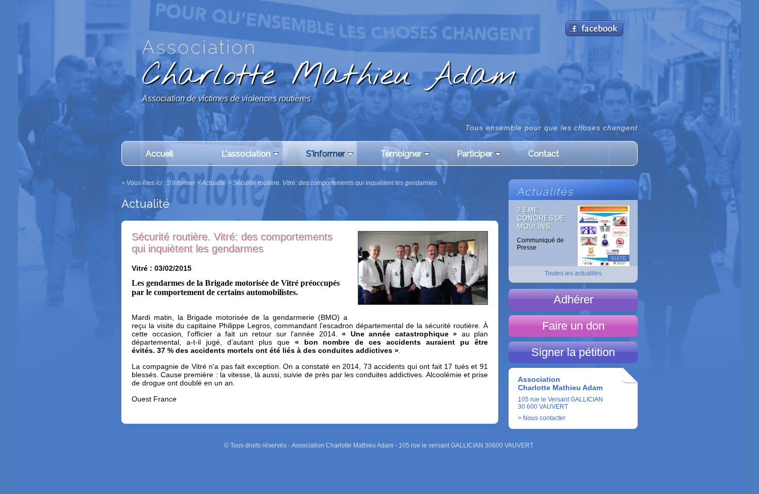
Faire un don (573, 325)
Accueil (159, 154)
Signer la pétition (573, 352)
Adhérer (573, 299)
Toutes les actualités (573, 273)
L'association (246, 154)
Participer (475, 154)
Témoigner (401, 154)
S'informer (325, 154)
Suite (618, 258)
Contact (543, 154)
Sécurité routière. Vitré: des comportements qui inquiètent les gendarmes (335, 183)
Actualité (214, 183)
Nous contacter (544, 418)
